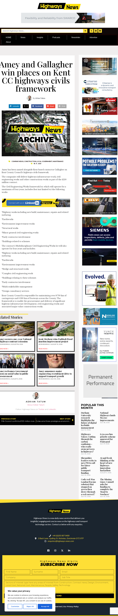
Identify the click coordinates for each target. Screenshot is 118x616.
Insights (40, 37)
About (8, 42)
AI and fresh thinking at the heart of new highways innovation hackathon (107, 464)
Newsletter (75, 37)
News (23, 37)
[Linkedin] (96, 31)
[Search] (85, 31)
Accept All (45, 606)
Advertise (93, 37)
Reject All (30, 606)
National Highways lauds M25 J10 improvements (107, 416)
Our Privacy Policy (71, 607)
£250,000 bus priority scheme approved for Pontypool (107, 438)
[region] (30, 599)
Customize (15, 606)
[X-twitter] (91, 31)
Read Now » (43, 349)
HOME (8, 37)
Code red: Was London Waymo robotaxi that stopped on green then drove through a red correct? (88, 487)
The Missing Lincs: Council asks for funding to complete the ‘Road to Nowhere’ (107, 487)
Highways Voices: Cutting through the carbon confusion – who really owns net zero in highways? (88, 443)
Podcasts (56, 37)
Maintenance (58, 161)
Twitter (41, 409)
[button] (14, 106)
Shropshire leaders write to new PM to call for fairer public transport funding (88, 465)
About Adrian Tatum (35, 405)
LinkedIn (52, 409)
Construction (30, 161)
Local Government (44, 161)
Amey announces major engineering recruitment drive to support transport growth (55, 374)
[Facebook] (100, 31)
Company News (18, 161)
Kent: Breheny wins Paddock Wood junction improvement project (55, 340)
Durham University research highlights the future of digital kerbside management (89, 420)
